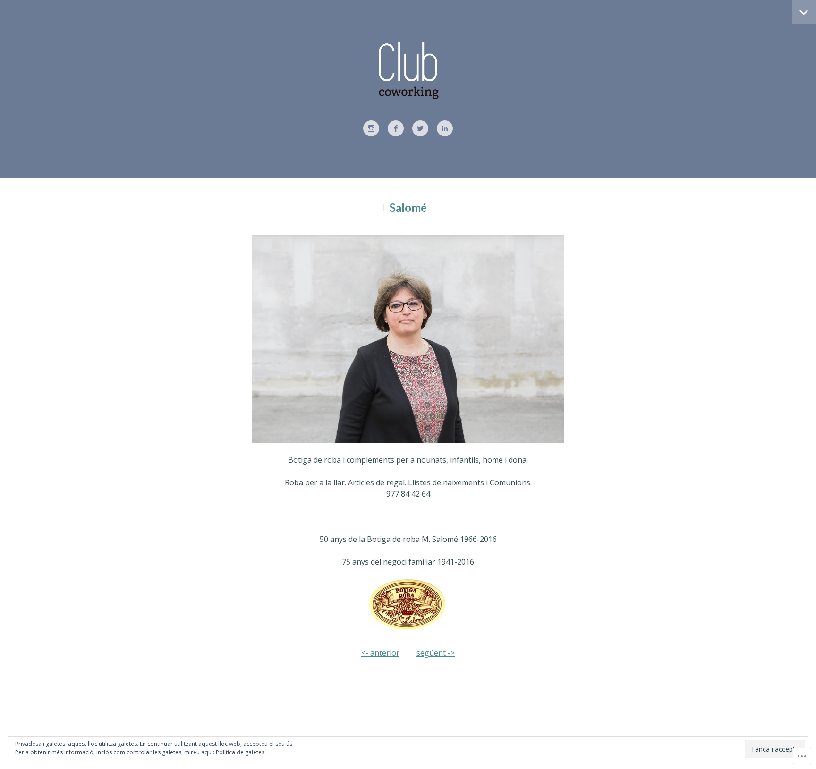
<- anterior (380, 653)
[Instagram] (371, 129)
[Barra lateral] (804, 12)
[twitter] (420, 129)
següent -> (435, 653)
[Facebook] (395, 129)
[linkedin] (445, 129)
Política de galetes (240, 752)
